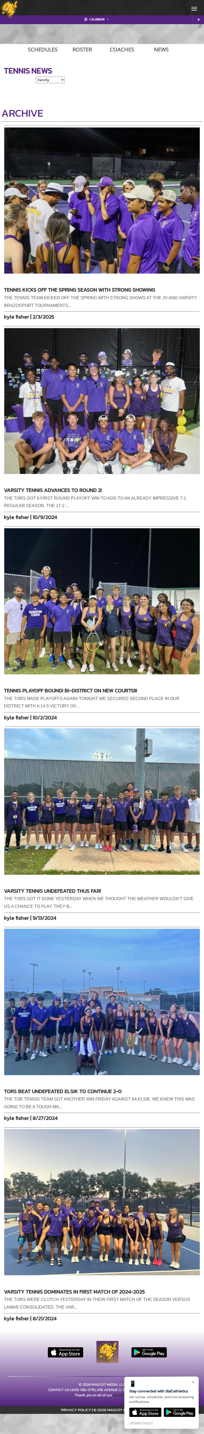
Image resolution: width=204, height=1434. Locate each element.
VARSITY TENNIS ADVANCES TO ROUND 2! (53, 490)
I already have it (141, 1422)
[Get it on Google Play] (180, 1412)
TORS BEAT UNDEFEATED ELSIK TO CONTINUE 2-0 (63, 1091)
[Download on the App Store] (145, 1412)
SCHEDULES (43, 49)
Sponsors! (121, 1395)
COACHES (122, 49)
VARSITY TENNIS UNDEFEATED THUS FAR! (52, 891)
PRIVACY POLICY (76, 1410)
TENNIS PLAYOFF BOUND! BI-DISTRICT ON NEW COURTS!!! (70, 690)
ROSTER (82, 49)
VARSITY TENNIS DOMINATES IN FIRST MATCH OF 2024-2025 (74, 1292)
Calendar (97, 19)
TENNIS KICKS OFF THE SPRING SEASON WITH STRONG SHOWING (79, 290)
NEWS (161, 49)
